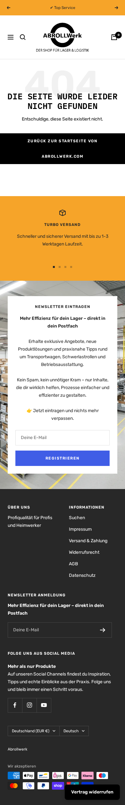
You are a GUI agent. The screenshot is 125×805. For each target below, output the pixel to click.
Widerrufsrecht (84, 552)
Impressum (80, 529)
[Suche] (23, 37)
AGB (73, 564)
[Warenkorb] (114, 37)
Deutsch (71, 731)
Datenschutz (82, 575)
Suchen (77, 517)
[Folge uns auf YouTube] (44, 705)
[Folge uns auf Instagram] (29, 705)
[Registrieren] (102, 630)
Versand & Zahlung (88, 541)
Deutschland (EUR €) (30, 731)
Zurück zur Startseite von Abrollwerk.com (63, 149)
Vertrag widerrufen (92, 792)
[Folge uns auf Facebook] (15, 705)
